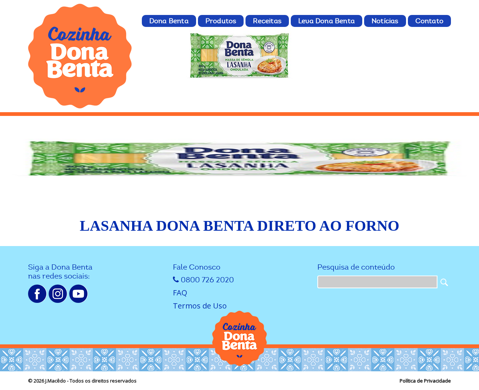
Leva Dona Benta (326, 21)
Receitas (267, 21)
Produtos (221, 21)
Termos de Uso (200, 306)
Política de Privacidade (425, 380)
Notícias (385, 21)
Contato (429, 21)
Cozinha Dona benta (80, 56)
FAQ (180, 293)
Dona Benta (169, 21)
